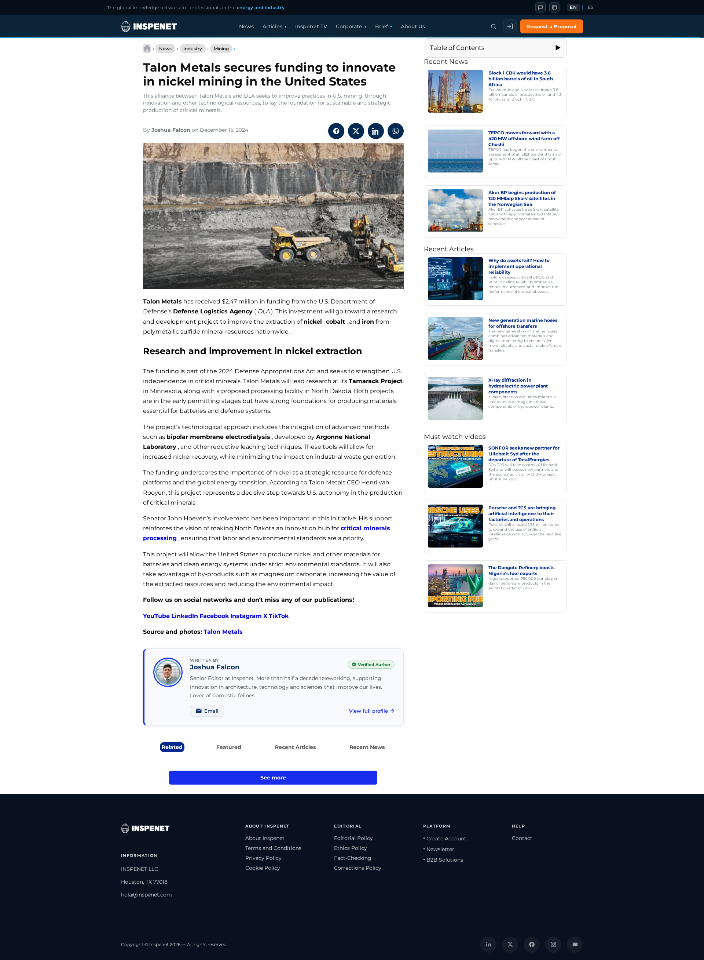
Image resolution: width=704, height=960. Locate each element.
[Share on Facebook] (336, 131)
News (246, 26)
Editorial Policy (353, 838)
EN (573, 7)
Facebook (214, 615)
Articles (272, 26)
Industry (192, 48)
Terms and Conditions (273, 848)
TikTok (279, 615)
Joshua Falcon (170, 130)
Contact (522, 838)
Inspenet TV (311, 26)
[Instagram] (553, 945)
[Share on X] (356, 131)
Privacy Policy (263, 858)
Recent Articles (295, 747)
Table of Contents (457, 47)
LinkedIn (184, 615)
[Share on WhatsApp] (396, 131)
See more (273, 777)
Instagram (246, 615)
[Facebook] (532, 945)
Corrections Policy (357, 868)
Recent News (367, 747)
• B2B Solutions (443, 860)
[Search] (493, 26)
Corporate (349, 26)
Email (211, 711)
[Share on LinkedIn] (376, 131)
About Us (413, 26)
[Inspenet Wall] (554, 7)
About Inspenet (265, 838)
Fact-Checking (352, 858)
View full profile (368, 711)
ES (591, 7)
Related (172, 747)
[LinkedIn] (488, 945)
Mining (221, 48)
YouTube (156, 615)
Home (147, 48)
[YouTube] (575, 945)
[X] (510, 945)
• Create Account (444, 838)
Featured (228, 747)
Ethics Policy (350, 848)
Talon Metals (223, 631)
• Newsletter (438, 849)
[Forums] (540, 7)
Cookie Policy (262, 868)
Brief (381, 26)
